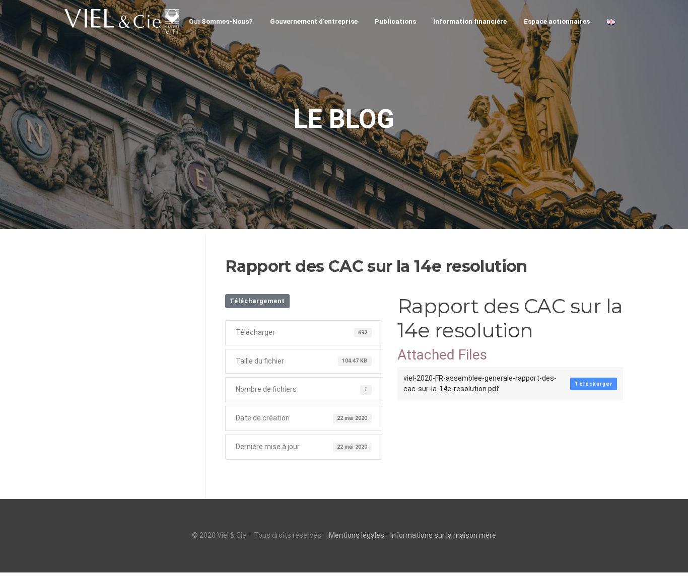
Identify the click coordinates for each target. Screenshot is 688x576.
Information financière (470, 21)
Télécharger (593, 384)
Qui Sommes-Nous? (221, 21)
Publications (395, 21)
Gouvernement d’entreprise (314, 21)
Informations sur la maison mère (443, 535)
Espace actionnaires (557, 21)
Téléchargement (257, 301)
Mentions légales (356, 535)
